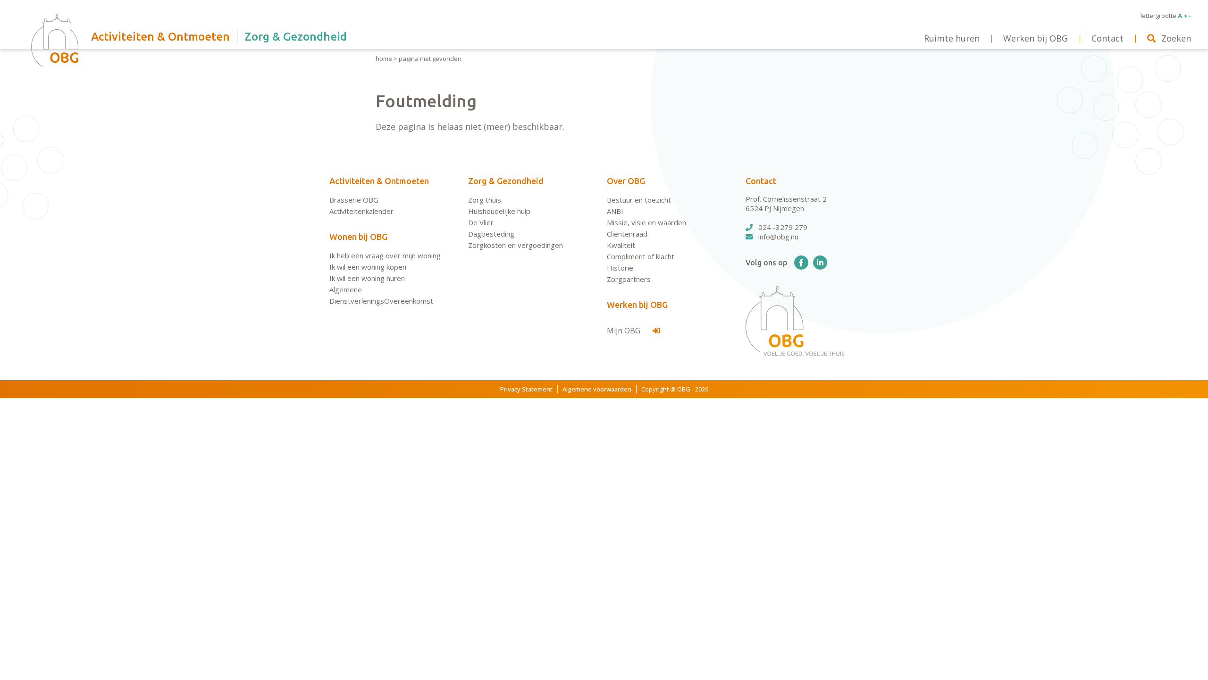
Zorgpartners (629, 279)
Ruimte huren (952, 38)
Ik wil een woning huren (367, 278)
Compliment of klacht (640, 256)
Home (384, 58)
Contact (761, 181)
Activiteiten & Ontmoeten (379, 181)
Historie (620, 267)
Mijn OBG (624, 330)
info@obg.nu (778, 236)
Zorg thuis (484, 199)
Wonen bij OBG (358, 236)
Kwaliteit (621, 245)
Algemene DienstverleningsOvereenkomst (381, 295)
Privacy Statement (526, 389)
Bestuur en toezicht (639, 199)
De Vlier (481, 222)
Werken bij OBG (637, 304)
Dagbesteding (491, 233)
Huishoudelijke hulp (499, 211)
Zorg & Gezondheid (506, 181)
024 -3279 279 (782, 227)
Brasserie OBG (353, 199)
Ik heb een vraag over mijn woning (385, 255)
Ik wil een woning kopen (367, 267)
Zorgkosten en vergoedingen (515, 245)
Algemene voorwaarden (596, 389)
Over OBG (626, 181)
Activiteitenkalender (361, 211)
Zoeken (1176, 38)
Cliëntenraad (627, 233)
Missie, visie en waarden (646, 222)
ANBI (615, 211)
